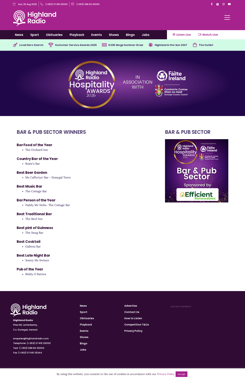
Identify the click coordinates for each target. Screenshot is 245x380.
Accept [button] (181, 374)
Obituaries (54, 35)
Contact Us (131, 312)
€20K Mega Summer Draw (125, 45)
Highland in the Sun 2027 (171, 45)
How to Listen (133, 318)
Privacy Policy (133, 331)
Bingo (130, 35)
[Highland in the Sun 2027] (151, 45)
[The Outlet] (195, 45)
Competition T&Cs (136, 324)
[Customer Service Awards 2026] (51, 45)
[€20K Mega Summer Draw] (104, 45)
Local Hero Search (31, 45)
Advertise (130, 306)
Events (96, 35)
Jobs (145, 35)
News (19, 35)
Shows (114, 35)
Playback (77, 35)
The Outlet (206, 45)
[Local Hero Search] (15, 45)
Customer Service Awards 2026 (76, 45)
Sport (34, 35)
